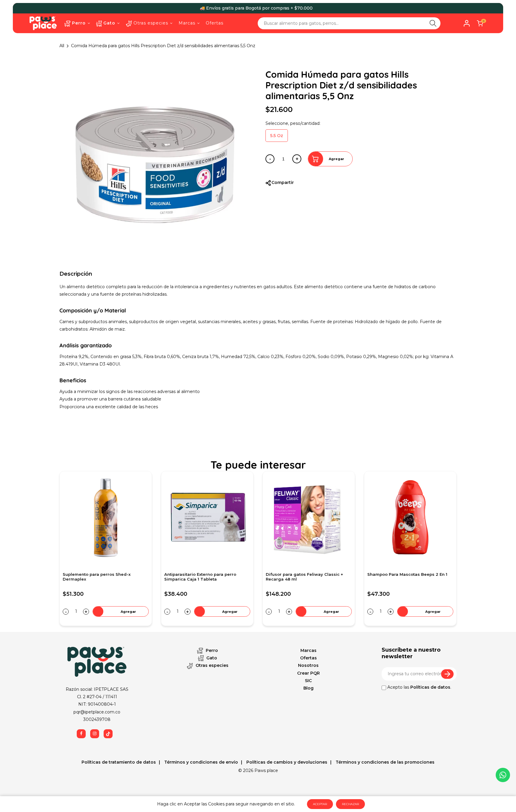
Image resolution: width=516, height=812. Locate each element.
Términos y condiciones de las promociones (384, 762)
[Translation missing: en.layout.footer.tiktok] (108, 733)
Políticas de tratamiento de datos (119, 762)
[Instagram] (94, 733)
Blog (308, 688)
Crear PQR (308, 673)
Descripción (75, 274)
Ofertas (308, 658)
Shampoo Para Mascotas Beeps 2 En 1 (306, 574)
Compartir (282, 182)
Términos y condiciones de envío (200, 762)
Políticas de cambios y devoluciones (286, 762)
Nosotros (308, 665)
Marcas (308, 650)
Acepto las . (418, 687)
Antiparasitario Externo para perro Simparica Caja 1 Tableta (99, 576)
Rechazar (350, 804)
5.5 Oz (276, 135)
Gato (211, 658)
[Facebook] (81, 733)
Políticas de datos (430, 687)
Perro (211, 650)
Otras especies (211, 665)
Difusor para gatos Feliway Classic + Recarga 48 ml (203, 576)
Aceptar (320, 804)
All (61, 45)
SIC (308, 680)
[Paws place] (43, 23)
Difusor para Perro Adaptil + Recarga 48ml (406, 576)
